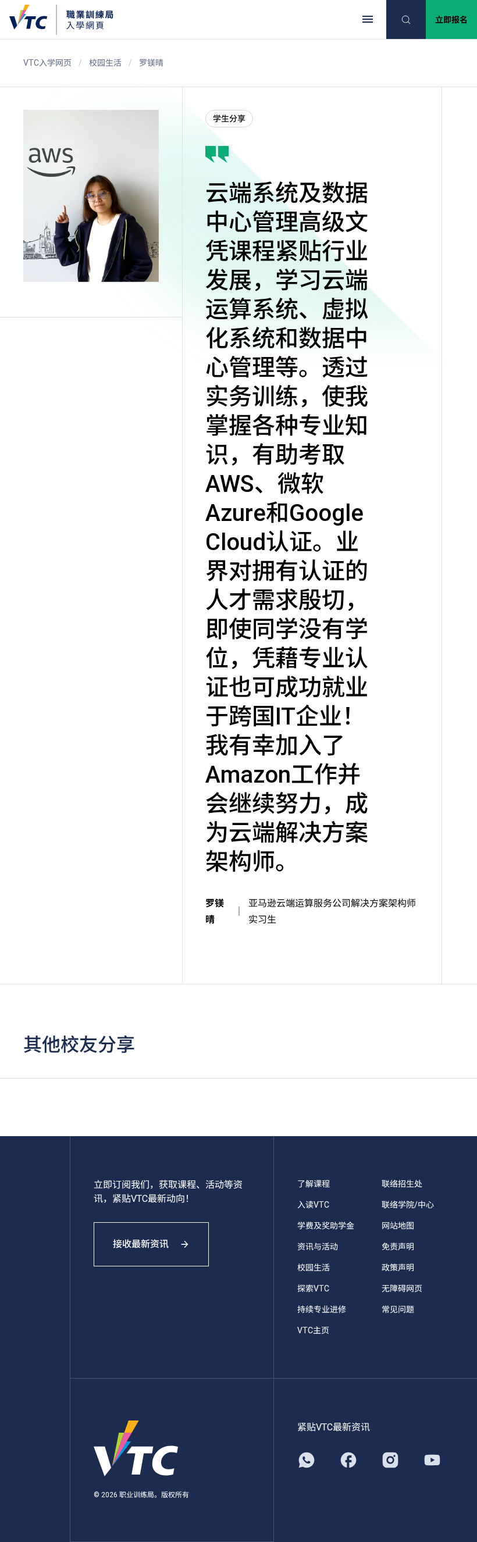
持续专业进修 (321, 1309)
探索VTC (313, 1288)
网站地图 (398, 1225)
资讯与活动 (317, 1246)
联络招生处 (402, 1183)
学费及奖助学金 (325, 1225)
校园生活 (105, 62)
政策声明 (398, 1267)
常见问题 (398, 1309)
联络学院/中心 (408, 1204)
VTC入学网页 (47, 62)
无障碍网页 (402, 1288)
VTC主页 (313, 1330)
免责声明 (398, 1246)
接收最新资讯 (141, 1244)
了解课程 (313, 1183)
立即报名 (451, 19)
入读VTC (313, 1204)
